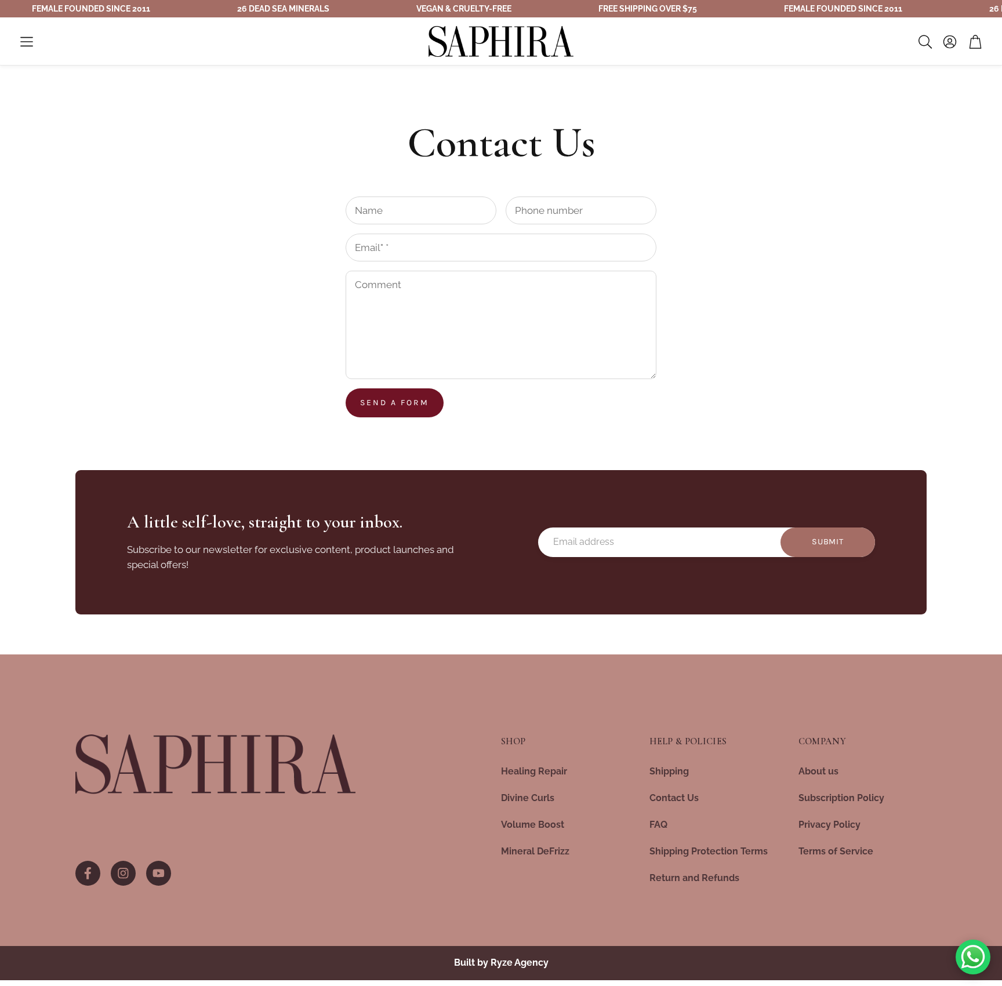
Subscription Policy (841, 797)
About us (818, 771)
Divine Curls (527, 797)
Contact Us (674, 797)
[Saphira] (215, 764)
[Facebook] (87, 873)
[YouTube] (158, 873)
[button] (27, 42)
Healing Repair (534, 771)
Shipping (669, 771)
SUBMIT (827, 542)
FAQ (658, 824)
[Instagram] (123, 873)
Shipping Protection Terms (708, 851)
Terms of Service (835, 851)
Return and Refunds (694, 877)
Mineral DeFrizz (535, 851)
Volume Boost (532, 824)
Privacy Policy (829, 824)
